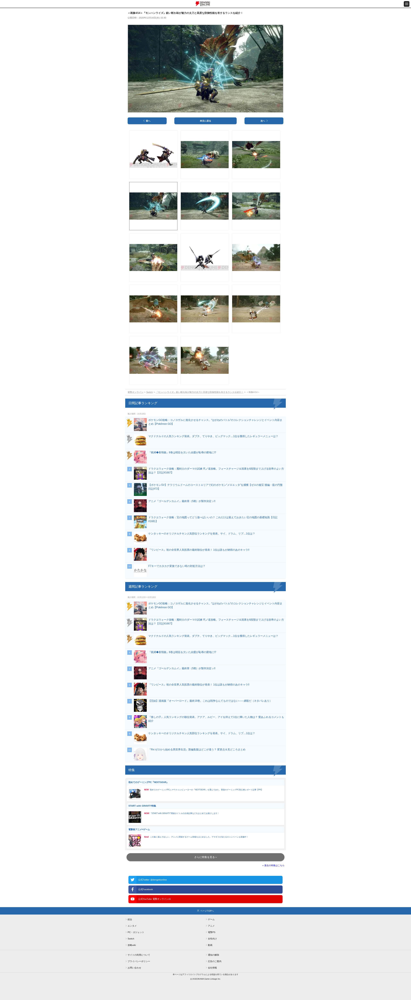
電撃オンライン (135, 392)
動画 (210, 945)
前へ (148, 121)
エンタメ (132, 925)
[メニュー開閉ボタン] (406, 4)
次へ (263, 121)
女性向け (212, 938)
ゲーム (211, 919)
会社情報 (212, 967)
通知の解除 (213, 955)
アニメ (211, 925)
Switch (149, 392)
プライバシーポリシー (139, 961)
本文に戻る (205, 121)
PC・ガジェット (136, 932)
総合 (130, 919)
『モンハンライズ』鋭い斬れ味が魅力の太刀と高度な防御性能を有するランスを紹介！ (199, 392)
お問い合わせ (134, 967)
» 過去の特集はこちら (273, 865)
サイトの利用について (139, 955)
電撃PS (211, 932)
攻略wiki (132, 945)
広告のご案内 (214, 961)
